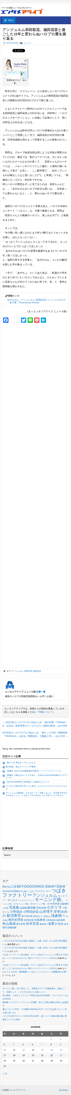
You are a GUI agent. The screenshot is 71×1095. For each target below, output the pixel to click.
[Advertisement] (27, 348)
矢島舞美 (39, 919)
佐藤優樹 (64, 904)
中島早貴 (54, 903)
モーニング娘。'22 (24, 904)
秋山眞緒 (9, 923)
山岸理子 (46, 911)
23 (61, 1055)
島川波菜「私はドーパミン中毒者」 (21, 767)
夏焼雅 (31, 907)
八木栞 (5, 908)
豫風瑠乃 (44, 924)
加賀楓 (23, 908)
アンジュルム (17, 671)
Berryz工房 (9, 886)
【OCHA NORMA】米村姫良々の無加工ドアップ (27, 782)
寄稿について (46, 712)
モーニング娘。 (50, 899)
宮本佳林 (41, 907)
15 (52, 1050)
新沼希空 (14, 916)
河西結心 (47, 916)
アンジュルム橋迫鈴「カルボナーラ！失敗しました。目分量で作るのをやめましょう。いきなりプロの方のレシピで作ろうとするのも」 (36, 794)
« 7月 (4, 1074)
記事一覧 (41, 691)
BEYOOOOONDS (30, 886)
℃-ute (23, 891)
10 (5, 1050)
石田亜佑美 (51, 920)
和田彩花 (28, 671)
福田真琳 (60, 920)
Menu (11, 20)
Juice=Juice (55, 886)
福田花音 (37, 671)
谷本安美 (32, 923)
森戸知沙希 (27, 916)
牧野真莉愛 (29, 920)
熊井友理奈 (15, 919)
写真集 (14, 907)
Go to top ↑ (64, 1090)
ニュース (27, 43)
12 (23, 1050)
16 (61, 1050)
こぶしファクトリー (39, 891)
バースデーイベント (26, 900)
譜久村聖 (20, 924)
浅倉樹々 (58, 916)
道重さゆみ (56, 923)
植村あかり (38, 916)
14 (42, 1050)
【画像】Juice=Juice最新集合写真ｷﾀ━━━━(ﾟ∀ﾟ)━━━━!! (33, 771)
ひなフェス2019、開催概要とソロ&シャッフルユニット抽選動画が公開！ (35, 972)
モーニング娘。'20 (41, 904)
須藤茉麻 (12, 927)
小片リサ (54, 907)
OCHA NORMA (11, 891)
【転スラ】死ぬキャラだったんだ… (21, 762)
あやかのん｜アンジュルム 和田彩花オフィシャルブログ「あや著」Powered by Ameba (36, 301)
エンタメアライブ (17, 1090)
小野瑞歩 (16, 911)
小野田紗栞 (31, 911)
